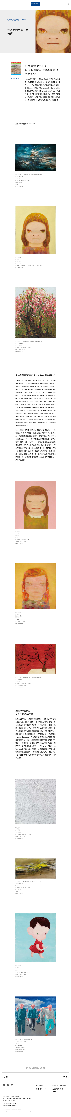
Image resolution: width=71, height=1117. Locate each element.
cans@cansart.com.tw (9, 1105)
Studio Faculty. (24, 1111)
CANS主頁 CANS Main (59, 1085)
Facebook (4, 1085)
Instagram (8, 1085)
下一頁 (66, 1077)
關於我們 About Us (41, 1089)
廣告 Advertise (40, 1085)
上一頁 (5, 1077)
